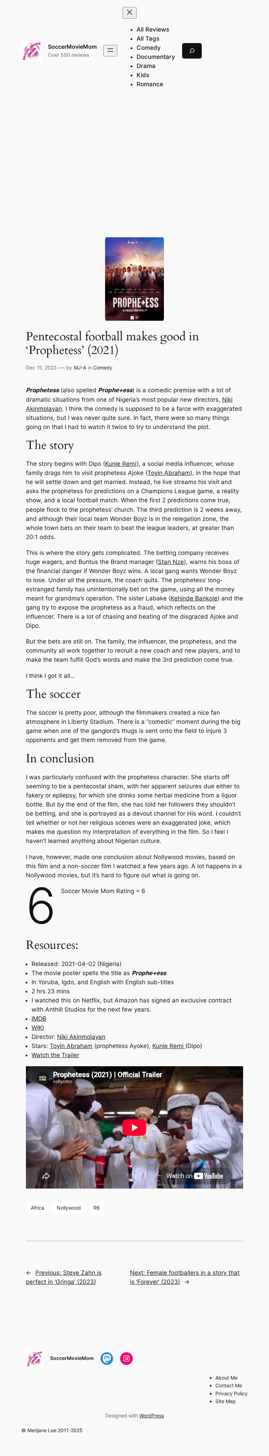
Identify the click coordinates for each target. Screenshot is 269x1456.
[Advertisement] (134, 157)
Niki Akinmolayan (81, 1036)
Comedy (102, 367)
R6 (97, 1208)
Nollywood (69, 1208)
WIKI (38, 1027)
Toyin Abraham (168, 472)
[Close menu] (130, 13)
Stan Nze (171, 561)
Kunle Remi (121, 463)
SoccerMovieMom (72, 46)
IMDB (39, 1018)
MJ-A (80, 367)
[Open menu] (110, 50)
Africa (37, 1208)
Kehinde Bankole (194, 598)
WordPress (151, 1415)
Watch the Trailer (55, 1055)
